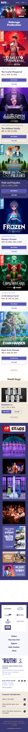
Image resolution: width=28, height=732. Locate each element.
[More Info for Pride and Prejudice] (14, 162)
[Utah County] (20, 608)
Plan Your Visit (14, 640)
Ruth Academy (14, 647)
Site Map (4, 723)
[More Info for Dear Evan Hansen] (14, 329)
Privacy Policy (21, 723)
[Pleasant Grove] (8, 615)
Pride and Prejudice (10, 182)
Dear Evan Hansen (10, 350)
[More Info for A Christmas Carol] (14, 273)
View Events (14, 417)
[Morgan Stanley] (20, 621)
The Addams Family (10, 128)
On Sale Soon (14, 358)
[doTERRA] (8, 608)
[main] (14, 303)
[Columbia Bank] (8, 621)
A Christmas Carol (10, 295)
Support (14, 643)
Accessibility (14, 725)
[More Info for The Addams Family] (14, 105)
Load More (14, 370)
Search (17, 2)
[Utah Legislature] (20, 615)
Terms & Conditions (12, 723)
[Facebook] (19, 681)
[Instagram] (22, 681)
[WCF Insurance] (8, 627)
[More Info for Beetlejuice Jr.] (14, 395)
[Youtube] (25, 681)
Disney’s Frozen (9, 239)
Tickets (14, 636)
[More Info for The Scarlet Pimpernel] (14, 49)
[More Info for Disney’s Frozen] (14, 216)
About (14, 651)
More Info (14, 84)
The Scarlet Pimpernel (11, 71)
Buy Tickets (14, 80)
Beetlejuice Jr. (7, 404)
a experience (14, 728)
